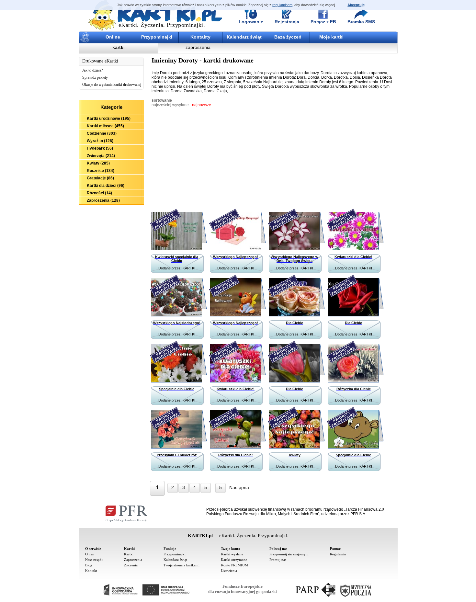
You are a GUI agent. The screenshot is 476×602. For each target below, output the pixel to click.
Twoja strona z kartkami (181, 565)
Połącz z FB (323, 21)
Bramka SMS (361, 21)
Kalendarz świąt (244, 37)
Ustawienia (229, 571)
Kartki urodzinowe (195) (108, 118)
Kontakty (200, 37)
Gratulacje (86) (100, 178)
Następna (239, 487)
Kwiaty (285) (98, 163)
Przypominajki (156, 37)
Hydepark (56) (100, 148)
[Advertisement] (111, 240)
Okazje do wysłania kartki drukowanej (111, 84)
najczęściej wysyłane (170, 105)
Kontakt (91, 571)
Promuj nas (277, 560)
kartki (118, 47)
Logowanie (251, 21)
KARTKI (189, 268)
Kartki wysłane (232, 554)
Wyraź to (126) (100, 141)
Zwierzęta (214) (101, 155)
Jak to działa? (92, 70)
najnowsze (201, 105)
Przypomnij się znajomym (289, 554)
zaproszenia (198, 47)
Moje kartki (331, 37)
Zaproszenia (133, 560)
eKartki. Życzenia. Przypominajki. (162, 25)
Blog (88, 565)
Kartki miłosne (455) (105, 126)
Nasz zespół (94, 560)
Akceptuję (356, 5)
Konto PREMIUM (234, 565)
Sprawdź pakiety (95, 77)
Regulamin (338, 554)
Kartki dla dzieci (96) (105, 185)
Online (113, 37)
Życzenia (131, 565)
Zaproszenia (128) (103, 200)
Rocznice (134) (100, 170)
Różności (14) (99, 193)
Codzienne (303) (102, 133)
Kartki (128, 554)
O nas (89, 554)
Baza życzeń (287, 37)
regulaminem (282, 5)
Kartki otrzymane (234, 560)
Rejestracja (287, 21)
